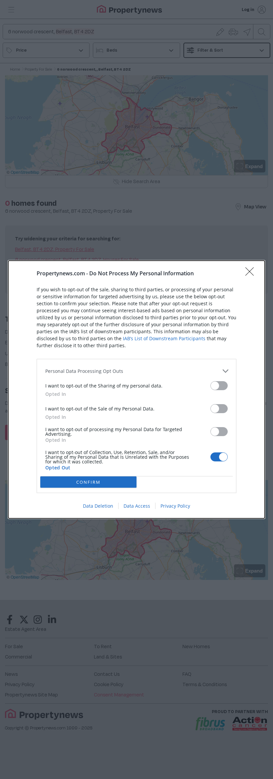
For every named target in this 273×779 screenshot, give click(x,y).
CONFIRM (88, 482)
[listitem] (136, 371)
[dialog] (136, 389)
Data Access (137, 506)
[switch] (219, 385)
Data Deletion (98, 506)
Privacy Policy (175, 506)
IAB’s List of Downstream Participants (164, 338)
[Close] (251, 273)
